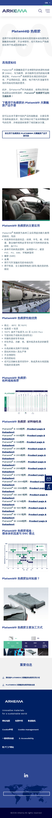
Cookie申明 (7, 729)
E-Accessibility (26, 738)
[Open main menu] (47, 11)
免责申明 (19, 721)
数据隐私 (32, 721)
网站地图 (6, 721)
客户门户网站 (8, 747)
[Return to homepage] (14, 11)
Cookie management (28, 729)
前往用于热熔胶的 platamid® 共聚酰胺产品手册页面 (26, 134)
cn (46, 3)
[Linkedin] (26, 775)
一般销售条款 (8, 738)
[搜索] (40, 11)
